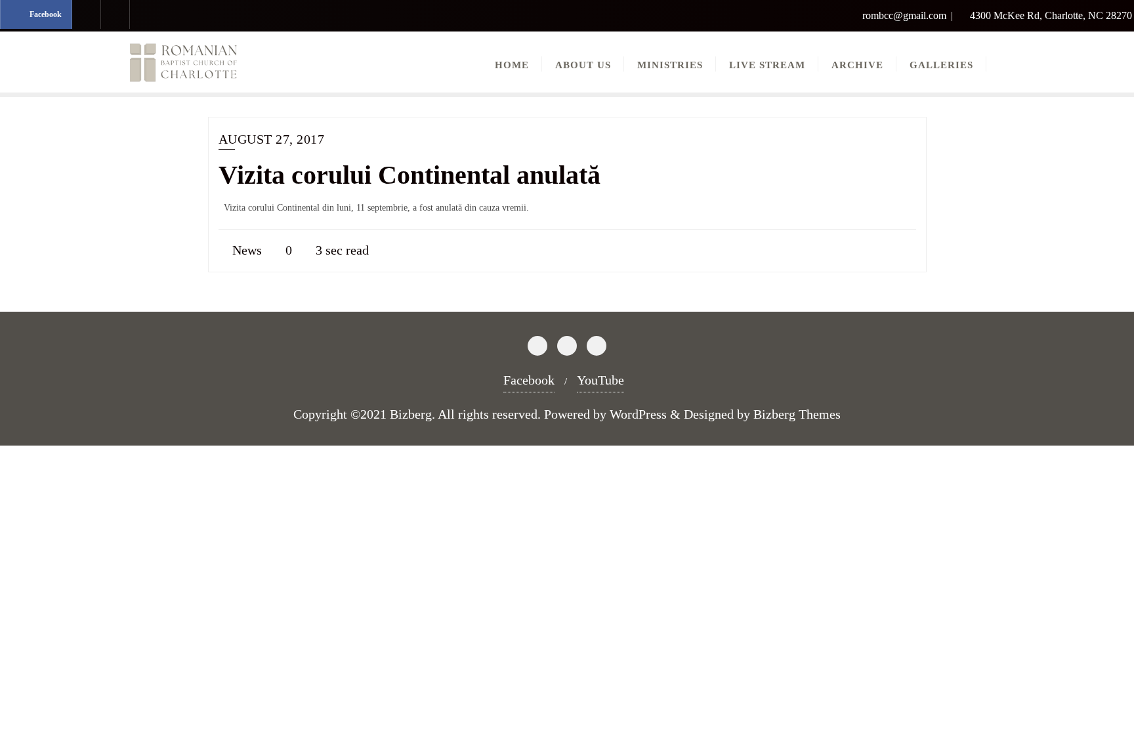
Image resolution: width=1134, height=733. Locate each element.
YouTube (600, 380)
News (245, 250)
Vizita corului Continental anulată (409, 175)
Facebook (529, 380)
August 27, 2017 (272, 139)
